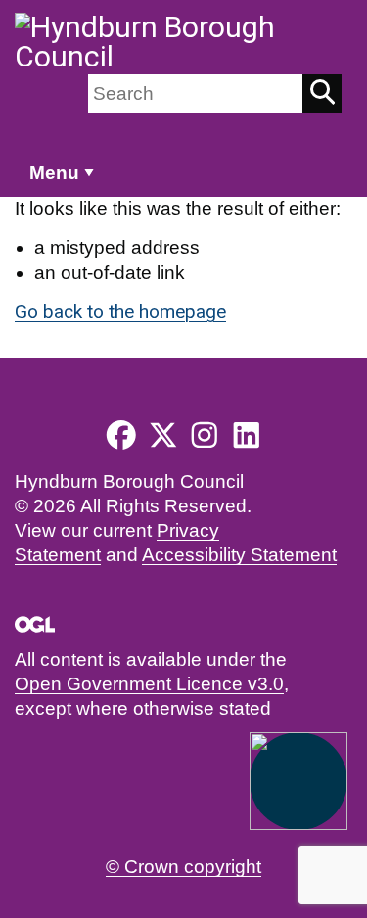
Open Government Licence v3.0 (149, 684)
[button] (298, 781)
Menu (54, 172)
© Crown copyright (183, 866)
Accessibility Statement (239, 555)
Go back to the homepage (120, 311)
